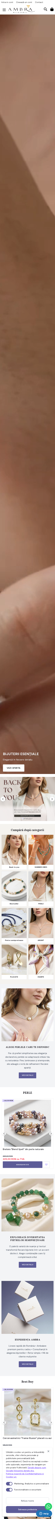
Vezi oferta (14, 768)
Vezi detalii (27, 1075)
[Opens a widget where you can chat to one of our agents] (44, 1514)
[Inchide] (48, 1451)
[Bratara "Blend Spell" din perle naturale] (27, 1123)
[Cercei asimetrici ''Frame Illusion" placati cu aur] (27, 1412)
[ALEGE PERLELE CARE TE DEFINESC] (27, 1014)
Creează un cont (24, 2)
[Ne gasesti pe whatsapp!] (48, 1506)
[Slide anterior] (3, 799)
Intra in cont (7, 2)
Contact (39, 2)
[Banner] (27, 799)
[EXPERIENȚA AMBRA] (27, 1307)
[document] (27, 1482)
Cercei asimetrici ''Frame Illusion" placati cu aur (27, 1438)
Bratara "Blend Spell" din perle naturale (23, 1149)
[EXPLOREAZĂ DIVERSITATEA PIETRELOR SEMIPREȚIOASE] (27, 1205)
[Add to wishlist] (46, 1164)
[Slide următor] (52, 799)
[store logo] (21, 9)
